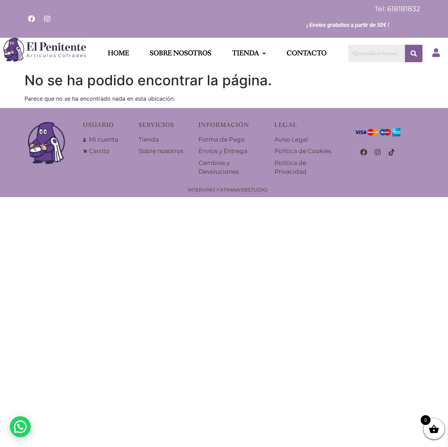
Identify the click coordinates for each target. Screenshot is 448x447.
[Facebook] (364, 152)
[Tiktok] (392, 152)
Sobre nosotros (180, 53)
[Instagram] (378, 152)
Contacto (307, 53)
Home (118, 53)
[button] (249, 53)
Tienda (245, 53)
